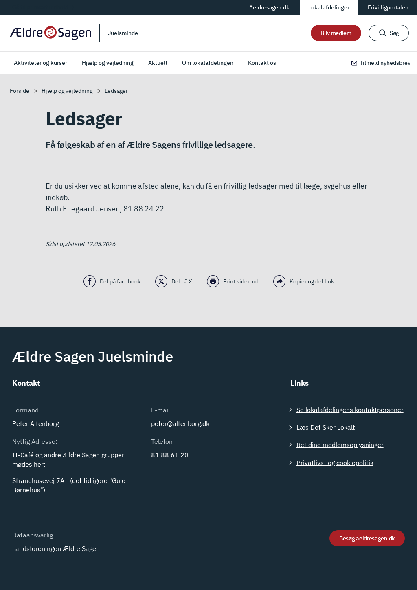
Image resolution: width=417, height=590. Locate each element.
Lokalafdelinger (328, 7)
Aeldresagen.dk (269, 7)
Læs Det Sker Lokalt (325, 427)
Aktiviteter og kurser (40, 62)
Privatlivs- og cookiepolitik (334, 462)
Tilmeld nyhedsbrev (385, 62)
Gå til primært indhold (40, 7)
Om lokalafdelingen (207, 62)
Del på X (181, 281)
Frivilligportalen (388, 7)
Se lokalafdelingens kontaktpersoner (350, 410)
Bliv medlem (335, 33)
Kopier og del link (312, 281)
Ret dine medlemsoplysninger (340, 445)
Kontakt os (262, 62)
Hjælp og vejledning (108, 62)
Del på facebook (120, 281)
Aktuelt (157, 62)
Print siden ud (241, 281)
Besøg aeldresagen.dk (367, 538)
